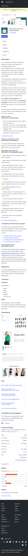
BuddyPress (4, 532)
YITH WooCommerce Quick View (11, 237)
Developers (4, 519)
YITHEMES (13, 32)
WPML (12, 302)
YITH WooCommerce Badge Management (13, 239)
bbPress (4, 530)
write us (22, 271)
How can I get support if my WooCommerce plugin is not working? (10, 389)
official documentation (14, 147)
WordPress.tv (5, 521)
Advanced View (5, 464)
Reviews (5, 44)
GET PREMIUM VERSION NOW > (9, 220)
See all (25, 486)
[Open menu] (26, 2)
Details (4, 41)
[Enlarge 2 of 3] (25, 316)
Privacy (3, 510)
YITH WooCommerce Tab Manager (11, 241)
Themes (16, 506)
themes (24, 454)
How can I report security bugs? (9, 408)
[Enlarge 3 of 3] (25, 332)
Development (6, 51)
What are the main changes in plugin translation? (7, 403)
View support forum (6, 495)
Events (16, 517)
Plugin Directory (4, 5)
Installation (5, 48)
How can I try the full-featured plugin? (10, 399)
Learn (2, 514)
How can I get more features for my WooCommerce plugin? (8, 394)
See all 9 (25, 451)
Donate (17, 519)
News (2, 506)
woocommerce (23, 457)
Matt (3, 528)
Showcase (17, 503)
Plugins (16, 508)
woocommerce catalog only (20, 460)
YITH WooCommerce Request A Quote (12, 235)
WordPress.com (5, 526)
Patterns (17, 510)
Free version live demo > (7, 135)
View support (14, 431)
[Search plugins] (15, 15)
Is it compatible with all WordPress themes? (11, 385)
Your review (4, 486)
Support (4, 54)
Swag (17, 521)
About (2, 503)
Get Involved (18, 514)
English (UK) (7, 538)
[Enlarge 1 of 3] (11, 316)
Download (4, 36)
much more (8, 296)
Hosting (3, 508)
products (20, 454)
